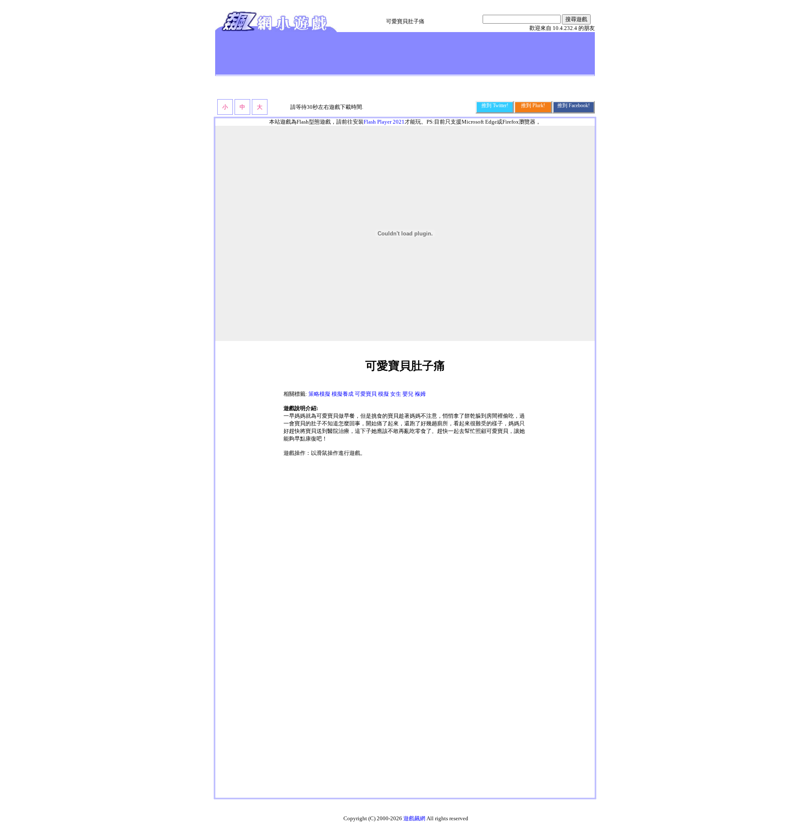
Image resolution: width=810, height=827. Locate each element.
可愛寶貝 (366, 394)
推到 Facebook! (573, 105)
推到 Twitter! (494, 105)
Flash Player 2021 (384, 122)
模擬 (383, 394)
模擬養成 (343, 394)
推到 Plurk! (533, 105)
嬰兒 (407, 394)
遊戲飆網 (414, 818)
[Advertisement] (370, 53)
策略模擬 (319, 394)
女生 (395, 394)
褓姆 (420, 394)
